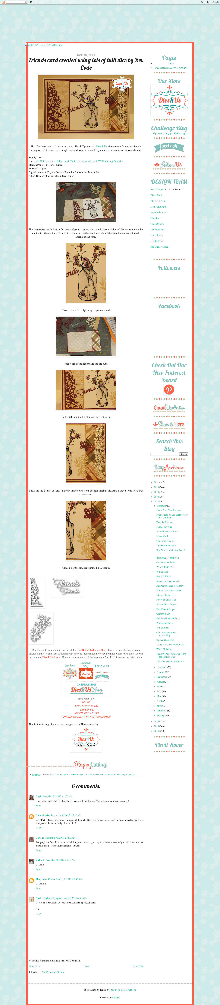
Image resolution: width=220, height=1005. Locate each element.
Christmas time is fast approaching (166, 634)
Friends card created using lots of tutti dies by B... (172, 516)
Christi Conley (157, 223)
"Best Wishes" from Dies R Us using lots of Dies (171, 655)
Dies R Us (101, 146)
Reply (38, 805)
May (159, 696)
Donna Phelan (43, 815)
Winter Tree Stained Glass (168, 590)
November (162, 667)
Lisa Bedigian (157, 241)
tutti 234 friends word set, (78, 161)
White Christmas (164, 649)
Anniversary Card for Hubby (169, 585)
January (161, 715)
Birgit (39, 796)
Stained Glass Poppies (166, 604)
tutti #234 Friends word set (95, 774)
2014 (156, 730)
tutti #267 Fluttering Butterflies (121, 774)
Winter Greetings (164, 622)
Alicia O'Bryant (157, 200)
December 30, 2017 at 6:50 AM (57, 796)
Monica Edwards (158, 206)
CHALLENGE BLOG (86, 706)
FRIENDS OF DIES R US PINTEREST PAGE (86, 717)
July (159, 686)
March (160, 705)
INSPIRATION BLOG (87, 713)
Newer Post (34, 966)
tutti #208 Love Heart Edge (71, 774)
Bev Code (54, 774)
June (159, 691)
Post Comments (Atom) (52, 972)
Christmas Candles (165, 540)
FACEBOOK (87, 709)
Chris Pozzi (155, 218)
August (160, 681)
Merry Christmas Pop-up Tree (170, 644)
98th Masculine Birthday (168, 618)
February (161, 710)
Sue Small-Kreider (159, 246)
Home (86, 966)
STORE (86, 702)
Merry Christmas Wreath (168, 580)
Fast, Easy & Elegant (166, 609)
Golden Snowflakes (165, 562)
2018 (156, 496)
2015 (156, 726)
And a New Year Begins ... (169, 509)
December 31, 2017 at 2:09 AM (60, 859)
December (162, 505)
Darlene (40, 837)
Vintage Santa (163, 594)
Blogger (115, 997)
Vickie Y (40, 860)
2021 (156, 482)
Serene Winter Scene (166, 545)
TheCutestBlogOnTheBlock (122, 989)
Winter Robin (162, 627)
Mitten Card (162, 536)
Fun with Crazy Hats (166, 599)
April (159, 700)
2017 (156, 501)
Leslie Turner (156, 235)
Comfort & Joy (163, 613)
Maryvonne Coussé (45, 879)
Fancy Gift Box (163, 576)
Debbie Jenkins (157, 229)
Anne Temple (156, 189)
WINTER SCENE (165, 567)
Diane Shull (156, 195)
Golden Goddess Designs (48, 898)
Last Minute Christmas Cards (170, 661)
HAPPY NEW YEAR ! (167, 531)
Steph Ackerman (158, 212)
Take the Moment (164, 522)
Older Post (138, 966)
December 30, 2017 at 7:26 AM (66, 815)
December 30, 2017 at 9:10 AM (60, 837)
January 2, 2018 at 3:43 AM (69, 879)
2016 (156, 721)
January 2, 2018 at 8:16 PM (74, 898)
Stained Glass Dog (165, 639)
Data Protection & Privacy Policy (170, 67)
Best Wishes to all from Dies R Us (171, 551)
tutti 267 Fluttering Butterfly (108, 161)
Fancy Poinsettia (164, 526)
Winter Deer (162, 571)
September (162, 676)
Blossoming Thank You (167, 557)
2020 (156, 487)
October (161, 671)
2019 (156, 491)
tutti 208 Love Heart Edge (48, 161)
